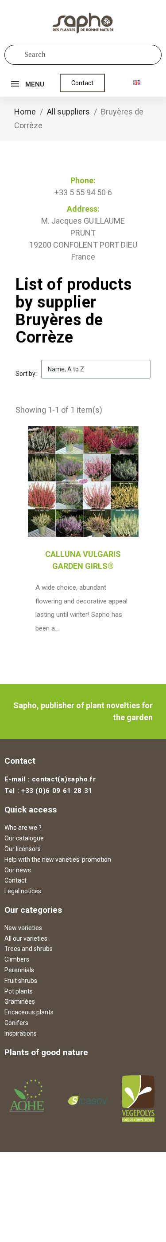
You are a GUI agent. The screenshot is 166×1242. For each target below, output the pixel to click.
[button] (82, 83)
